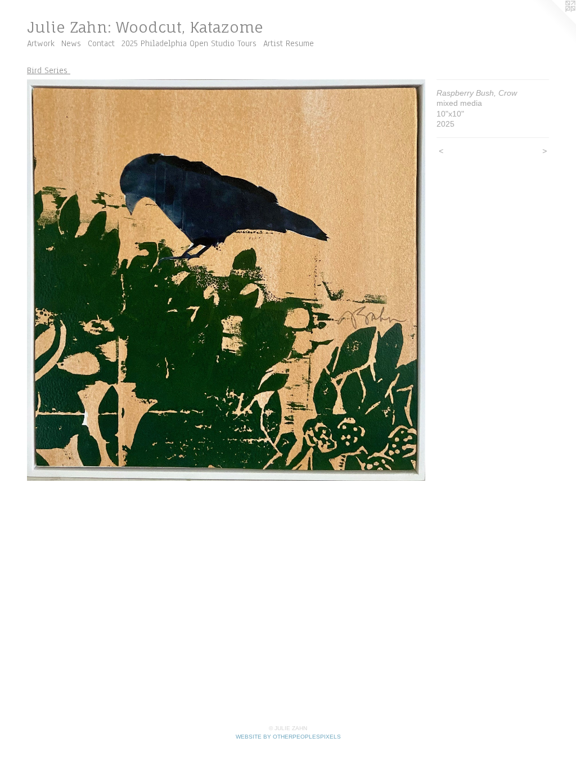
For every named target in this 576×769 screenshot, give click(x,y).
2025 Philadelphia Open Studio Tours (189, 43)
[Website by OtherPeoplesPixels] (553, 22)
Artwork (41, 43)
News (71, 43)
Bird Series (48, 70)
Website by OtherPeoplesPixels (288, 737)
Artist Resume (288, 43)
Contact (101, 43)
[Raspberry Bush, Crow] (226, 280)
